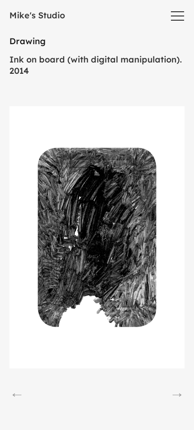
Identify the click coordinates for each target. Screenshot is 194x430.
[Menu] (177, 16)
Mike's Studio (37, 15)
